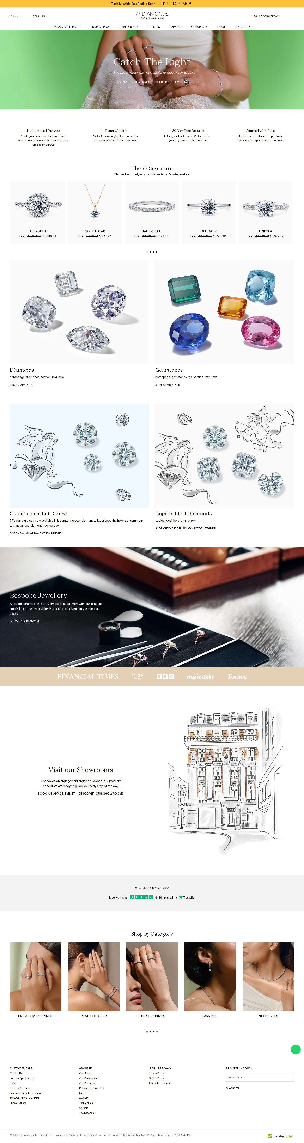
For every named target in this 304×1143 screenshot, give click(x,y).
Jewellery (153, 27)
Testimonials (86, 1103)
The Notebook (87, 1113)
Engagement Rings (66, 27)
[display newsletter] (289, 1077)
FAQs (13, 1083)
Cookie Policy (156, 1078)
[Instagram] (227, 1096)
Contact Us (16, 1073)
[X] (247, 1096)
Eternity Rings (128, 27)
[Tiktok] (286, 1096)
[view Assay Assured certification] (153, 1093)
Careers (83, 1108)
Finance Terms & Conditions (26, 1093)
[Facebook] (237, 1096)
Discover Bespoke (25, 621)
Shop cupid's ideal (168, 528)
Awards (83, 1098)
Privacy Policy (156, 1073)
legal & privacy (160, 1068)
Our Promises (87, 1083)
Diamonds (176, 27)
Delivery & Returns (20, 1088)
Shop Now (17, 533)
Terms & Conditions (160, 1083)
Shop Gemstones (167, 385)
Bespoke (221, 27)
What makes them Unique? (44, 533)
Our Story (84, 1073)
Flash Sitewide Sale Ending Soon (133, 3)
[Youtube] (276, 1096)
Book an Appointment (56, 793)
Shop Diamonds (21, 385)
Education (243, 27)
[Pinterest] (257, 1096)
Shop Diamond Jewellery (170, 82)
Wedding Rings (98, 27)
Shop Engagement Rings (133, 82)
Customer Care (21, 1068)
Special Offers (18, 1103)
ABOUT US (85, 1068)
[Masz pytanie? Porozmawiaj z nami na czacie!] (296, 1049)
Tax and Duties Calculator (24, 1098)
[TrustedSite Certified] (280, 1136)
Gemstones (199, 27)
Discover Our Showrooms (101, 793)
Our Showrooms (88, 1078)
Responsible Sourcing (91, 1088)
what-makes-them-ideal (200, 528)
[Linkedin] (267, 1096)
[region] (152, 212)
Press (82, 1093)
